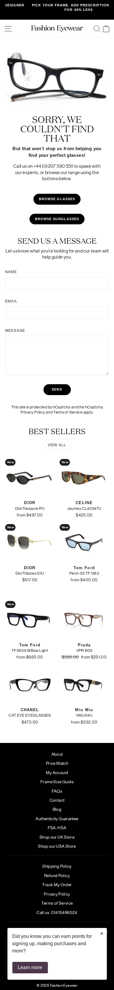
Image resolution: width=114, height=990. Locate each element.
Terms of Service (67, 411)
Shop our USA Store (57, 846)
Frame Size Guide (57, 781)
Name (11, 271)
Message (15, 330)
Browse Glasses (57, 199)
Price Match (57, 763)
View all (57, 444)
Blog (57, 809)
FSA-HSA (57, 827)
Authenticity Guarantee (57, 818)
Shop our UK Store (57, 837)
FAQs (57, 791)
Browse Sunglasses (57, 219)
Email (11, 301)
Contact (57, 800)
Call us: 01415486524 (56, 912)
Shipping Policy (57, 866)
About (57, 754)
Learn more (30, 967)
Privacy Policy (33, 411)
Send (57, 389)
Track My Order (57, 884)
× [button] (102, 933)
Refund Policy (57, 875)
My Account (57, 772)
